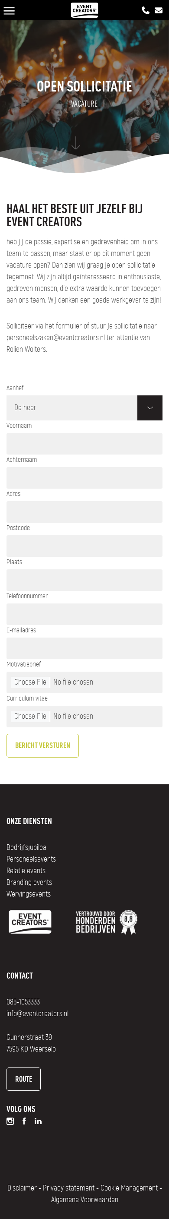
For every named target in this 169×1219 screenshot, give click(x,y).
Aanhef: (15, 388)
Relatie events (26, 871)
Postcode (18, 527)
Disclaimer (22, 1188)
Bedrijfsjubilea (26, 848)
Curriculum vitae (27, 698)
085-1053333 (23, 1002)
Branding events (29, 883)
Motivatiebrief (23, 664)
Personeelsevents (31, 859)
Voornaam (19, 425)
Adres (13, 493)
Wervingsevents (28, 894)
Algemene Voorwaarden (84, 1200)
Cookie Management (129, 1188)
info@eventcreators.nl (37, 1014)
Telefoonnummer (27, 596)
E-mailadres (21, 630)
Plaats (14, 562)
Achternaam (21, 459)
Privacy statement (68, 1188)
